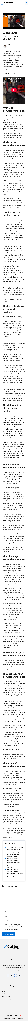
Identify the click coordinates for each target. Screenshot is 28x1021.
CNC (3, 994)
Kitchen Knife (6, 996)
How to (4, 991)
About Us (14, 1018)
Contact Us (20, 1018)
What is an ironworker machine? (15, 847)
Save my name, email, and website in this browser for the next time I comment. (13, 927)
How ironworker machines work (15, 853)
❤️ (20, 1015)
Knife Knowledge (6, 999)
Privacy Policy (7, 1018)
